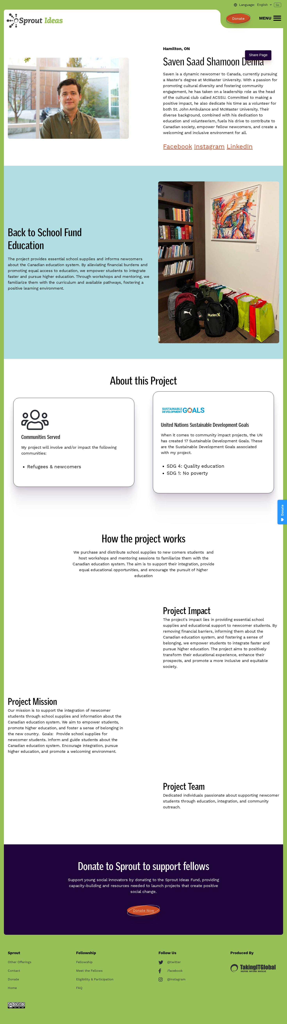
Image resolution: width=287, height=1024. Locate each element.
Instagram (209, 146)
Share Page (258, 55)
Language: (247, 5)
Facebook (177, 146)
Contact (14, 971)
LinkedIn (240, 146)
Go (277, 4)
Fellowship (84, 962)
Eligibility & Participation (94, 979)
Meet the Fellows (89, 971)
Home (12, 988)
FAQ (79, 988)
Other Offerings (19, 962)
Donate (238, 18)
